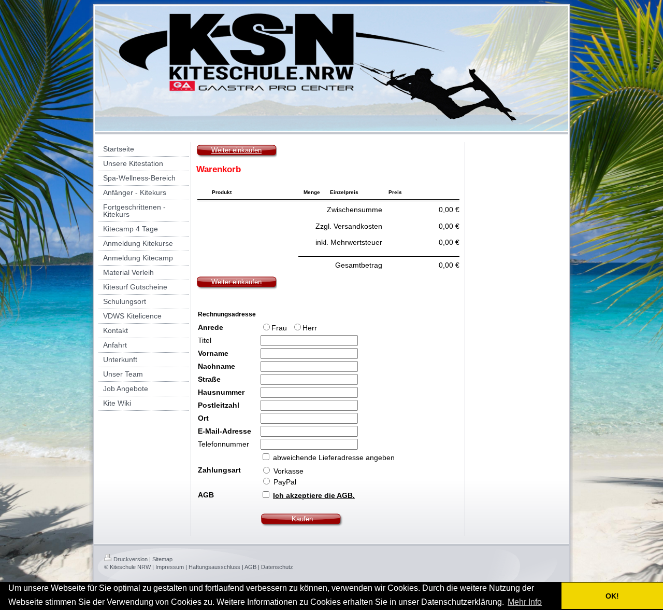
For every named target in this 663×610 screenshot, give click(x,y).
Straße (209, 379)
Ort (203, 418)
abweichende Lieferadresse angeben (334, 457)
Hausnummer (221, 392)
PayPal (283, 482)
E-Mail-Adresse (224, 431)
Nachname (216, 366)
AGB (206, 495)
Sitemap (162, 559)
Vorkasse (287, 471)
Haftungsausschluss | (216, 567)
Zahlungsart (219, 470)
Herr (309, 328)
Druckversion (130, 559)
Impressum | (171, 567)
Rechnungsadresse (227, 314)
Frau (280, 328)
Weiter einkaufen (236, 150)
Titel (204, 340)
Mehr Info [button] (525, 602)
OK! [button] (612, 596)
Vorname (213, 353)
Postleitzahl (218, 405)
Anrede (210, 327)
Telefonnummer (223, 444)
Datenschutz (277, 567)
